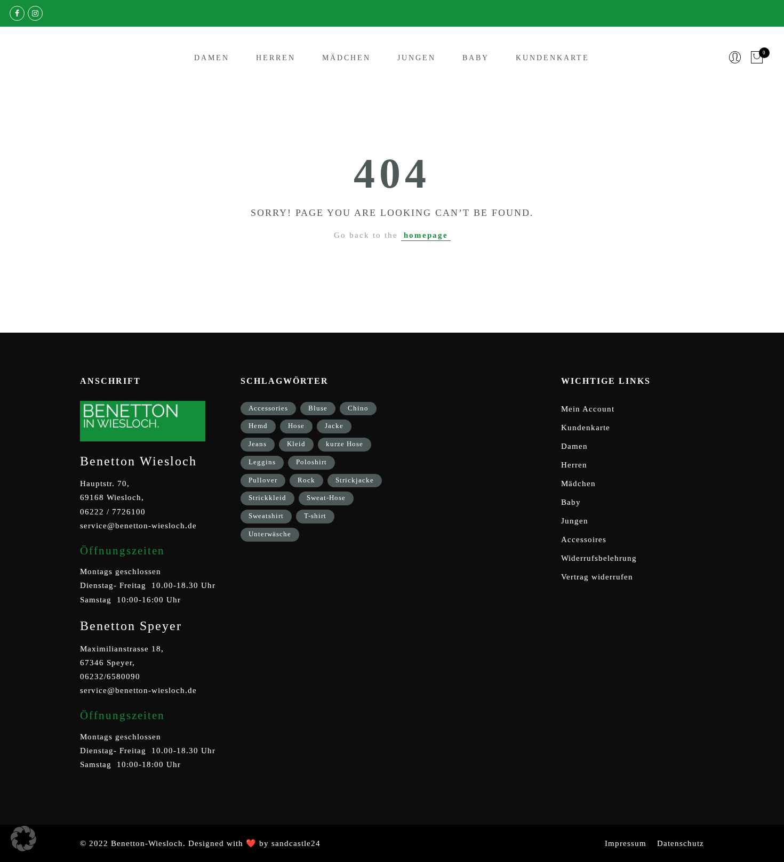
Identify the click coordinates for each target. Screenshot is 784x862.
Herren (275, 58)
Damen (211, 58)
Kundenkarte (552, 58)
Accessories (268, 408)
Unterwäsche (270, 534)
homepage (426, 235)
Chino (358, 408)
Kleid (296, 444)
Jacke (334, 426)
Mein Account (587, 409)
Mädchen (346, 58)
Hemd (258, 426)
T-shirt (315, 516)
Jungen (416, 58)
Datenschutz (680, 843)
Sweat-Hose (326, 498)
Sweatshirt (266, 516)
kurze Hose (344, 444)
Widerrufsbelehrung (599, 558)
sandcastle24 (296, 843)
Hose (296, 426)
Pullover (263, 480)
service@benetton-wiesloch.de (138, 525)
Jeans (258, 444)
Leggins (262, 462)
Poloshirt (311, 462)
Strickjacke (354, 480)
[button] (23, 838)
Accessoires (583, 539)
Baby (475, 58)
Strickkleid (267, 498)
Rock (306, 480)
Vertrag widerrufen (597, 577)
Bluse (317, 408)
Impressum (625, 843)
